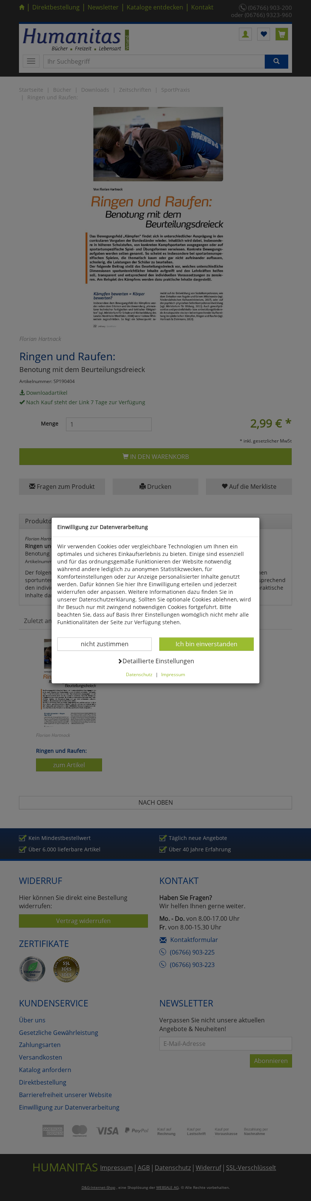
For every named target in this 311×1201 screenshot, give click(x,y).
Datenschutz (139, 674)
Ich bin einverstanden (206, 643)
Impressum (173, 674)
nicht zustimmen (109, 643)
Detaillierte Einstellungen (158, 660)
